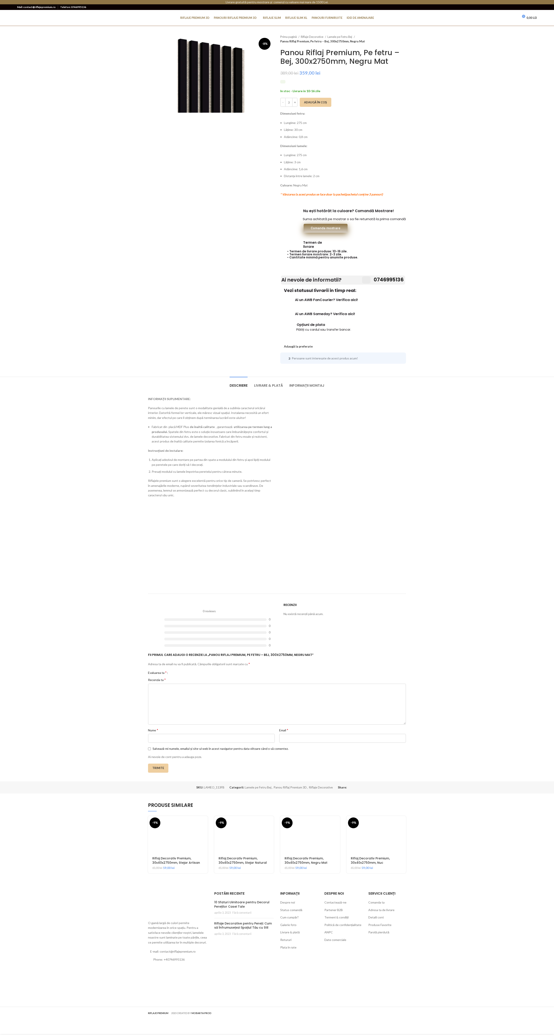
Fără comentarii (241, 912)
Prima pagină (288, 36)
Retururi (285, 940)
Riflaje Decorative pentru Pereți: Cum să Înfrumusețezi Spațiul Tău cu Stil (243, 925)
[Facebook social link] (515, 7)
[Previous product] (395, 39)
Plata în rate (288, 947)
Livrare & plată (290, 932)
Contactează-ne (335, 902)
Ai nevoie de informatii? (311, 280)
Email (283, 730)
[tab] (239, 383)
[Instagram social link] (521, 7)
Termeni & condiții (336, 917)
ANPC (328, 932)
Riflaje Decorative (312, 36)
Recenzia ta (157, 680)
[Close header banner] (548, 2)
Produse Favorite (379, 925)
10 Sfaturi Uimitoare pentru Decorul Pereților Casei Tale (241, 904)
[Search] (506, 18)
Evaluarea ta (157, 672)
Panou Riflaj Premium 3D (290, 787)
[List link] (178, 959)
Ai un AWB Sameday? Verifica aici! (325, 314)
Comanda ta (376, 902)
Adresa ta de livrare (381, 910)
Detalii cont (376, 917)
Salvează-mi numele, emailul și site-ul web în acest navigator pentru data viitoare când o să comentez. (220, 748)
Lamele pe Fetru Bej (340, 36)
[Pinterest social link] (527, 7)
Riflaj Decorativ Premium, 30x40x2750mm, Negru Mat (306, 860)
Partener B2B (333, 910)
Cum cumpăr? (289, 917)
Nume (153, 730)
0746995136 (388, 279)
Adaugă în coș (315, 102)
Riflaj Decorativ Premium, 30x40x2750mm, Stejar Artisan (176, 860)
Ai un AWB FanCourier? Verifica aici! (326, 299)
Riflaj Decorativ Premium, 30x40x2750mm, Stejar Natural (243, 860)
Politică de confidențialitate (342, 925)
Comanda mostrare (325, 228)
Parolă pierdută (378, 932)
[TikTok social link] (534, 7)
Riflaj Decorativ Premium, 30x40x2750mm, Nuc (370, 860)
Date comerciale (335, 940)
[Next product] (404, 39)
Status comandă (291, 910)
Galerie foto (288, 925)
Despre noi (287, 902)
